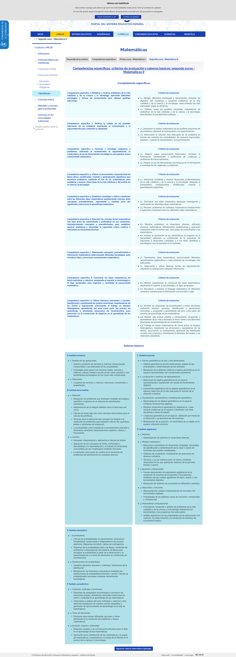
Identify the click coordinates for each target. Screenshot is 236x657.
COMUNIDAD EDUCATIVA (146, 34)
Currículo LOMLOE (44, 47)
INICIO (40, 34)
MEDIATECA (189, 34)
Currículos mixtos (46, 99)
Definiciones (43, 53)
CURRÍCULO (123, 34)
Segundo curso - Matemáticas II (164, 59)
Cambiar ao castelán (131, 17)
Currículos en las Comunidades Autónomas (45, 118)
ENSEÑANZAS (103, 34)
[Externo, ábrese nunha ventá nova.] (199, 655)
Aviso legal (189, 655)
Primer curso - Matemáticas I (133, 59)
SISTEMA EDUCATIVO (82, 34)
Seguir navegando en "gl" (106, 17)
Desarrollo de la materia (77, 59)
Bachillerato (45, 93)
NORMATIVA (169, 34)
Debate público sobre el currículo (46, 128)
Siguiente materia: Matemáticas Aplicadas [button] (133, 649)
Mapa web (165, 655)
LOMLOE (60, 34)
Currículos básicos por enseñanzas (48, 61)
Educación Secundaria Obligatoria (44, 84)
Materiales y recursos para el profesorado (48, 107)
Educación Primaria (48, 75)
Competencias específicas (104, 59)
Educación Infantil (47, 69)
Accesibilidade (177, 655)
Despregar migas (34, 39)
